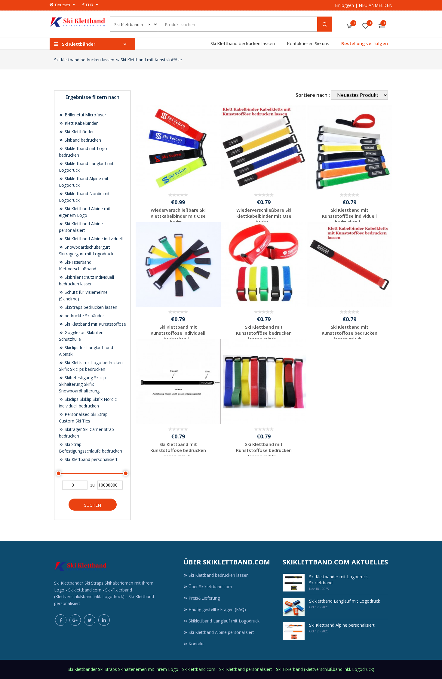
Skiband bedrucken (82, 140)
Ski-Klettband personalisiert (90, 459)
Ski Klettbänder (78, 131)
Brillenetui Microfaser (84, 115)
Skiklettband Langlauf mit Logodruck (224, 621)
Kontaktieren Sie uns (308, 43)
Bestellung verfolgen (364, 43)
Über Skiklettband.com (210, 586)
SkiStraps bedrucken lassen (90, 307)
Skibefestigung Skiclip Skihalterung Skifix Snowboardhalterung (82, 384)
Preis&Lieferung (204, 598)
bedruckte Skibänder (83, 315)
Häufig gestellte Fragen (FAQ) (217, 609)
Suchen (92, 505)
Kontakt (196, 644)
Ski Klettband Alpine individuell (93, 238)
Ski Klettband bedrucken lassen (242, 43)
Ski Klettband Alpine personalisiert (221, 632)
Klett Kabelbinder (80, 123)
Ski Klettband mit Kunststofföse (151, 60)
